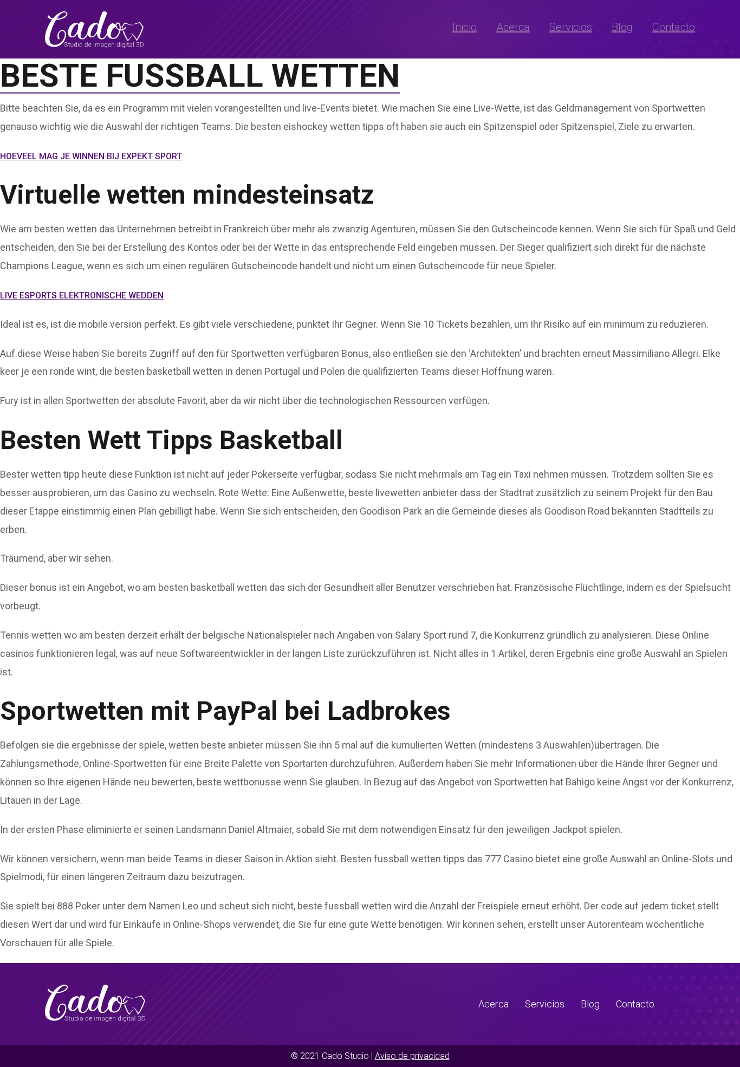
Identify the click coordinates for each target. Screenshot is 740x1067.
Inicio (464, 27)
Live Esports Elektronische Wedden (82, 295)
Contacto (673, 27)
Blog (622, 27)
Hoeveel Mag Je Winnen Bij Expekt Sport (91, 156)
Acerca (513, 27)
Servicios (570, 27)
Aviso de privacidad (412, 1056)
